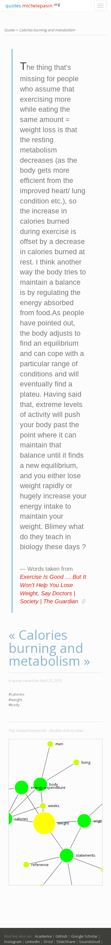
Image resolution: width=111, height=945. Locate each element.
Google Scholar (84, 936)
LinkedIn (32, 941)
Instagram (13, 941)
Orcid (48, 941)
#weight (15, 699)
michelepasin (32, 5)
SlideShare (65, 941)
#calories (16, 694)
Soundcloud (89, 941)
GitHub (61, 936)
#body (14, 704)
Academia (43, 936)
